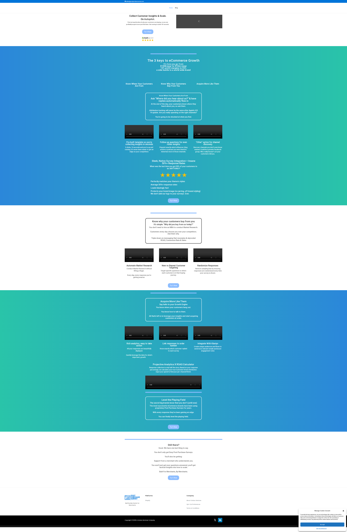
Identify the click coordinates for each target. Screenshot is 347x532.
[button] (343, 511)
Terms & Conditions (193, 508)
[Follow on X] (215, 520)
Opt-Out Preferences (193, 504)
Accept (322, 524)
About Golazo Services (194, 500)
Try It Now (147, 32)
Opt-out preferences (321, 528)
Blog (176, 8)
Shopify (147, 500)
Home (171, 8)
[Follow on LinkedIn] (220, 520)
